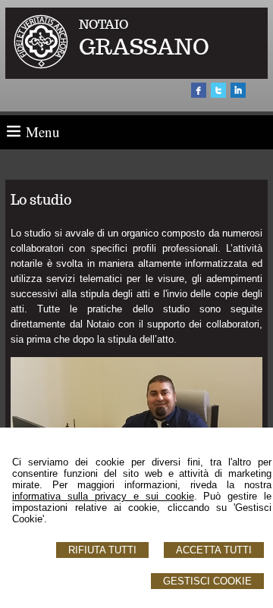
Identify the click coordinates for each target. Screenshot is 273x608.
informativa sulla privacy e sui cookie (102, 496)
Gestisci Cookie (207, 581)
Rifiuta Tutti (102, 550)
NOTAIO (103, 25)
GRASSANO (144, 47)
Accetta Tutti (214, 550)
